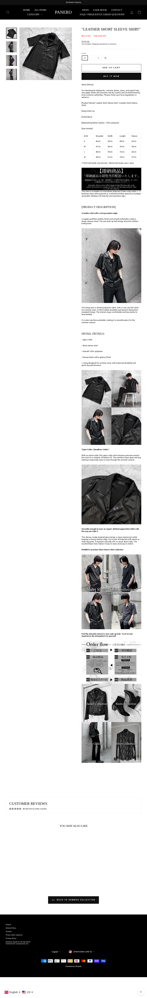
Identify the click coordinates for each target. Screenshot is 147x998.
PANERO (63, 12)
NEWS (85, 10)
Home (26, 10)
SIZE (84, 53)
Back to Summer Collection (75, 900)
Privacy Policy (11, 938)
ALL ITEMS (40, 10)
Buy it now (111, 76)
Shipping (95, 44)
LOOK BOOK (100, 10)
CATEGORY (33, 14)
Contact (116, 10)
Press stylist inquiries (14, 935)
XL (106, 58)
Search (8, 925)
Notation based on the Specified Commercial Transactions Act (18, 943)
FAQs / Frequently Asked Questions (102, 14)
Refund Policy (11, 928)
